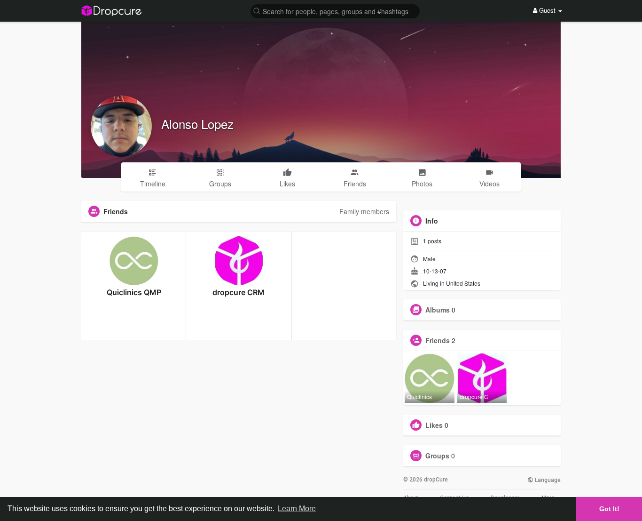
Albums (437, 309)
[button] (335, 10)
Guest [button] (547, 10)
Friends (437, 340)
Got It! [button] (609, 509)
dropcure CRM (238, 292)
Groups (437, 455)
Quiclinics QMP (134, 292)
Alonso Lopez (197, 123)
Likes (434, 425)
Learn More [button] (297, 509)
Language (547, 480)
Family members (364, 211)
